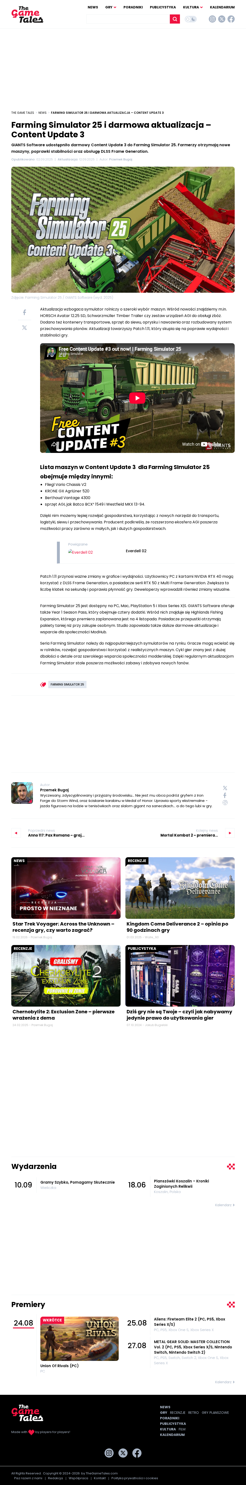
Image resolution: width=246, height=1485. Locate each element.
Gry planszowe (215, 1412)
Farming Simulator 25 (67, 684)
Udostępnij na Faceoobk (24, 312)
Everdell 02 (136, 551)
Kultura (191, 7)
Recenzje (137, 860)
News (93, 7)
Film (182, 1429)
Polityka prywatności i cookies (134, 1478)
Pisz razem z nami (28, 1478)
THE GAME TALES (22, 113)
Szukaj (175, 19)
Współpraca (78, 1478)
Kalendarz (223, 1205)
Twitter (221, 19)
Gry (108, 7)
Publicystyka (163, 7)
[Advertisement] (123, 67)
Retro (193, 1412)
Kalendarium (222, 7)
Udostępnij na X (24, 327)
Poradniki (133, 7)
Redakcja (55, 1478)
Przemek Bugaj (54, 790)
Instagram (212, 19)
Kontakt (100, 1478)
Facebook (231, 19)
